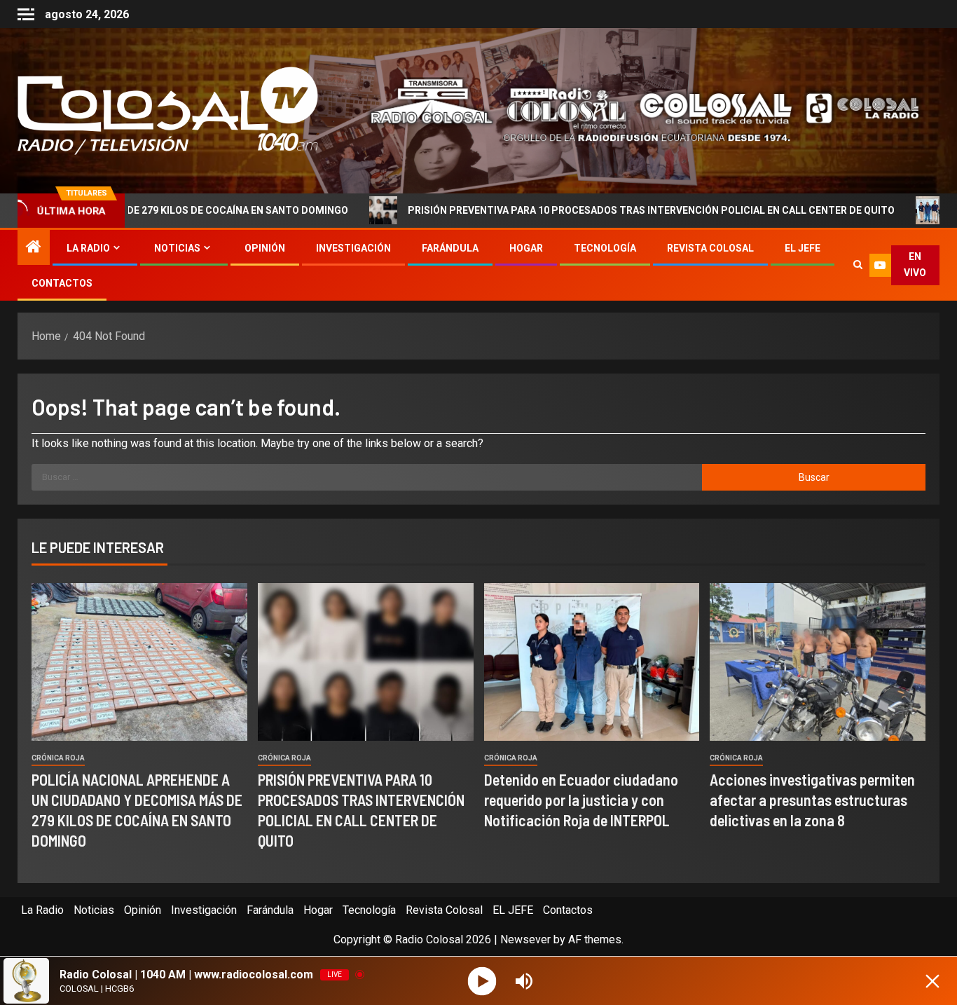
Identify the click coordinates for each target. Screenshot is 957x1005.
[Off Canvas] (26, 14)
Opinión (265, 248)
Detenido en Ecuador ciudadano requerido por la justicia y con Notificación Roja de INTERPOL (581, 800)
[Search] (857, 265)
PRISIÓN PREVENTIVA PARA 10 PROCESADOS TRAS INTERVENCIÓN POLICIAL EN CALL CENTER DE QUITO (575, 210)
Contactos (62, 283)
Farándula (450, 248)
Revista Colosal (710, 248)
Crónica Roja (58, 758)
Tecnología (605, 248)
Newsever (525, 939)
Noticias (177, 248)
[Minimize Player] (932, 981)
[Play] (482, 981)
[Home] (33, 248)
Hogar (526, 248)
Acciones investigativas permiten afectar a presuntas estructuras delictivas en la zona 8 (812, 800)
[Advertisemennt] (634, 109)
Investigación (353, 248)
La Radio (88, 248)
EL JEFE (802, 248)
